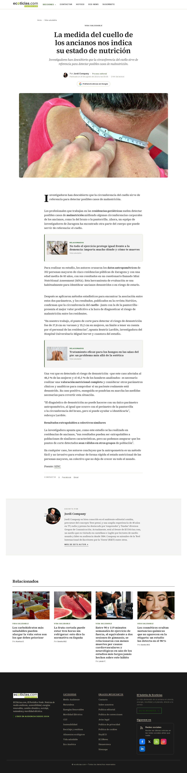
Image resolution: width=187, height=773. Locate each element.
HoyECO (80, 4)
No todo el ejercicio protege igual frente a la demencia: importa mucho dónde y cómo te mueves (105, 247)
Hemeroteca (105, 744)
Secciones (48, 4)
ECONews (103, 739)
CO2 (65, 719)
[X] (149, 742)
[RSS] (156, 742)
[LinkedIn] (142, 749)
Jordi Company (81, 73)
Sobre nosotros (106, 704)
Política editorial (107, 709)
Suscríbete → (149, 710)
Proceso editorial (99, 74)
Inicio (39, 20)
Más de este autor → (76, 544)
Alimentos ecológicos (74, 734)
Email (76, 477)
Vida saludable (50, 20)
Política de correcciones (110, 714)
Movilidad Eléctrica (72, 714)
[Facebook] (142, 742)
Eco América (69, 744)
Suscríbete (109, 4)
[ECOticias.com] (25, 4)
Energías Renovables (73, 709)
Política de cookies (108, 729)
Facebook (66, 477)
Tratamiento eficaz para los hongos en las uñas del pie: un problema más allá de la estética (104, 353)
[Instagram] (163, 742)
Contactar (66, 4)
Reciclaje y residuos (73, 729)
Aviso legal (104, 719)
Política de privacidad (109, 724)
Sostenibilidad (70, 724)
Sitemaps (103, 749)
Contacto (103, 699)
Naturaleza (68, 704)
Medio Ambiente (71, 699)
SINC (57, 466)
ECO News (93, 4)
